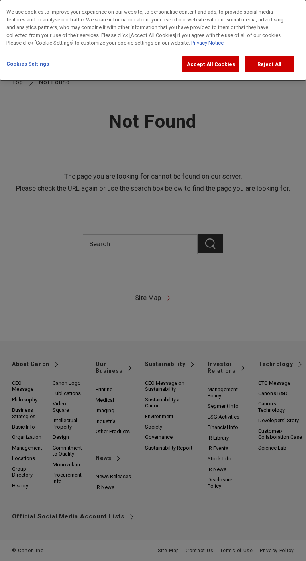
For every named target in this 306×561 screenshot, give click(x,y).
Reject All (269, 64)
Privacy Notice (207, 43)
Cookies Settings (27, 64)
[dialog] (153, 40)
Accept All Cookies (211, 64)
